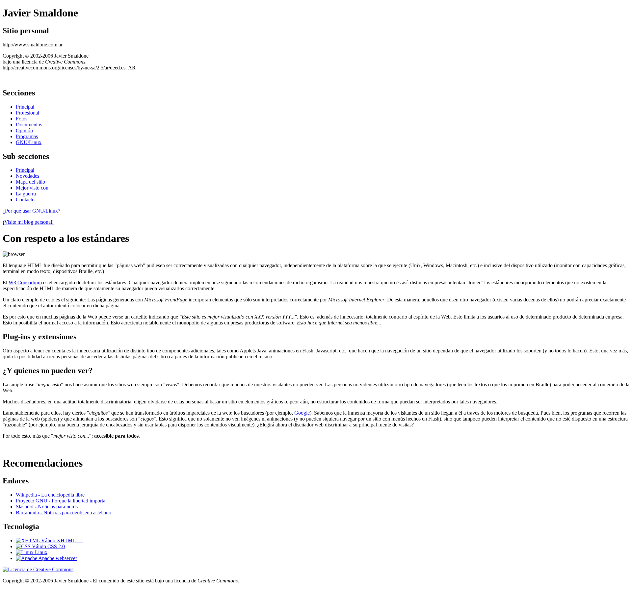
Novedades (27, 176)
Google (302, 413)
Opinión (24, 130)
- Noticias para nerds (47, 506)
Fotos (21, 118)
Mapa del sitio (30, 182)
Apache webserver (57, 558)
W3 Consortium (25, 282)
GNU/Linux (28, 142)
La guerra (26, 193)
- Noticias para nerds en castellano (63, 512)
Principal (25, 107)
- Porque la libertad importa (60, 500)
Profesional (27, 112)
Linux (40, 552)
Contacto (25, 199)
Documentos (29, 124)
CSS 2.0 (55, 546)
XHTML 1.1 (69, 540)
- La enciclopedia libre (50, 495)
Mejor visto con (32, 188)
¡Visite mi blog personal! (28, 222)
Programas (27, 136)
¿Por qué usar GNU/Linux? (31, 211)
